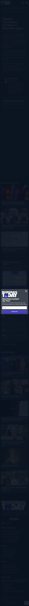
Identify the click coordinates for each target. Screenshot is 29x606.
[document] (14, 303)
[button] (26, 291)
